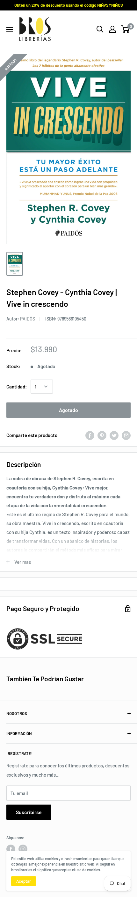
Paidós (27, 318)
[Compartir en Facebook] (89, 435)
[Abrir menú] (9, 29)
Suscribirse (29, 812)
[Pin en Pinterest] (101, 435)
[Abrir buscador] (100, 29)
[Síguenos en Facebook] (10, 849)
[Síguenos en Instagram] (22, 849)
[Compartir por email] (126, 435)
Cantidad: (16, 386)
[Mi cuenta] (112, 29)
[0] (125, 29)
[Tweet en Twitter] (114, 435)
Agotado (68, 410)
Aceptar (23, 881)
